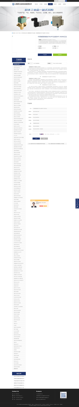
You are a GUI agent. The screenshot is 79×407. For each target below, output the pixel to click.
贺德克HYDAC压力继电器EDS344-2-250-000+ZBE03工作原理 (19, 385)
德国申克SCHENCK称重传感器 (18, 148)
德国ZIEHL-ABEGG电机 (17, 131)
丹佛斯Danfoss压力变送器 (17, 73)
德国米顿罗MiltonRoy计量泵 (18, 229)
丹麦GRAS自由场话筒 (17, 336)
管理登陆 (61, 404)
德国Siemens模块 (16, 69)
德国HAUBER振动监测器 (17, 165)
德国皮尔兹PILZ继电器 (17, 218)
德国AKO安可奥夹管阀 (17, 334)
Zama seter (15, 135)
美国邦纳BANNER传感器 (17, 257)
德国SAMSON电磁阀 (17, 312)
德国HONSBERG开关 (17, 227)
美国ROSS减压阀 (16, 304)
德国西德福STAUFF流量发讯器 (18, 278)
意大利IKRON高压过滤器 (17, 297)
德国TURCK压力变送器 (17, 293)
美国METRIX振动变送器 (17, 88)
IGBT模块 (15, 321)
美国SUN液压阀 (16, 161)
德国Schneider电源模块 (17, 248)
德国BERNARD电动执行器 (17, 235)
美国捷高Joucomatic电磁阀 (18, 180)
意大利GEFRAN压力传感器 (18, 90)
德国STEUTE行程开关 (17, 287)
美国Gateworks (16, 361)
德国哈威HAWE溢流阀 (17, 169)
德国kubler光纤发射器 (17, 152)
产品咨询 (45, 54)
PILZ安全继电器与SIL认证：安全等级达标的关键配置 (19, 387)
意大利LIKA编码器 (16, 124)
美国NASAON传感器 (17, 103)
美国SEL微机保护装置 (17, 359)
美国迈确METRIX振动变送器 (18, 71)
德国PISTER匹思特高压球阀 (18, 101)
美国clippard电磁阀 (16, 259)
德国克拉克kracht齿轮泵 (17, 186)
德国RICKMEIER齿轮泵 (17, 195)
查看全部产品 (16, 368)
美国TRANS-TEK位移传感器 (18, 276)
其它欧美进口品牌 (16, 64)
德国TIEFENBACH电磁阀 (17, 86)
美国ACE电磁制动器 (17, 246)
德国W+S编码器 (16, 291)
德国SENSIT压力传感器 (17, 302)
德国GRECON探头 (16, 214)
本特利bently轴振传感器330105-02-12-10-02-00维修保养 (19, 378)
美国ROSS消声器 (16, 193)
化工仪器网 (47, 404)
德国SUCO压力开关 (17, 167)
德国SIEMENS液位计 (17, 107)
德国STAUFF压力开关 (17, 212)
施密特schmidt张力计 (17, 126)
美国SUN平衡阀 (16, 199)
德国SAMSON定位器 (17, 319)
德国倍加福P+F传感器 (17, 173)
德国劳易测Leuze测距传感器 (18, 267)
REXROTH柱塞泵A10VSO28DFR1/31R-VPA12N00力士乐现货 (19, 376)
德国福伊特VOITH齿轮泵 (17, 92)
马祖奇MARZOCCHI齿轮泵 (18, 208)
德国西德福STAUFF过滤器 (17, 171)
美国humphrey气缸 (16, 282)
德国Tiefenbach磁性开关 (17, 141)
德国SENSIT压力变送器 (17, 261)
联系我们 (60, 54)
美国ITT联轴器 (16, 329)
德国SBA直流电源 (16, 99)
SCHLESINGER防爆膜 (17, 240)
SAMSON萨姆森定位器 (17, 188)
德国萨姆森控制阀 (16, 338)
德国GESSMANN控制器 (17, 310)
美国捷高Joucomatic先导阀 (18, 220)
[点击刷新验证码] (41, 134)
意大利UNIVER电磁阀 (17, 182)
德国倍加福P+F (16, 353)
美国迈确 (15, 349)
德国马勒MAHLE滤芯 (17, 272)
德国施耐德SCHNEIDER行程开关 (18, 263)
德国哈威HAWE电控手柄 (17, 231)
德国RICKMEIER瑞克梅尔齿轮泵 (18, 118)
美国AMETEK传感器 (17, 79)
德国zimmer (15, 323)
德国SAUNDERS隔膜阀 (17, 75)
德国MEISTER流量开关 (17, 201)
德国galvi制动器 (16, 225)
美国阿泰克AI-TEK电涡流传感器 (18, 122)
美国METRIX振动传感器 (17, 163)
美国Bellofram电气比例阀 (17, 84)
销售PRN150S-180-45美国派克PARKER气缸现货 (38, 143)
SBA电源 (15, 210)
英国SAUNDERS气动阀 (17, 289)
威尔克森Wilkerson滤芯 (17, 94)
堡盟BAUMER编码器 (17, 366)
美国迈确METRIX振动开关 (17, 133)
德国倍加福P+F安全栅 (17, 184)
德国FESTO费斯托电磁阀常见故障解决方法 (42, 397)
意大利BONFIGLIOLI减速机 (18, 242)
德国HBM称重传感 (16, 150)
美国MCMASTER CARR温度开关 (18, 280)
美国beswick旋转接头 (17, 255)
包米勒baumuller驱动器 (17, 216)
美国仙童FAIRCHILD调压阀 (18, 156)
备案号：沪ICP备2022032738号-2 (37, 404)
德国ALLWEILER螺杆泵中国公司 (41, 399)
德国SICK (15, 342)
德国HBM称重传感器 (17, 233)
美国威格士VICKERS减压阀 (18, 274)
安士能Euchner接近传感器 (17, 265)
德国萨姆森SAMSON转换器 (18, 146)
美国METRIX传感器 (17, 314)
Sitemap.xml (51, 404)
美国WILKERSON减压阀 (17, 109)
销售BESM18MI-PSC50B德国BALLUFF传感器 (57, 143)
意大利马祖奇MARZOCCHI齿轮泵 (19, 250)
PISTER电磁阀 (16, 357)
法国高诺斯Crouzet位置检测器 (18, 306)
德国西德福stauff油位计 (17, 178)
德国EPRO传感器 (16, 355)
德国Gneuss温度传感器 (17, 114)
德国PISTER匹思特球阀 (17, 327)
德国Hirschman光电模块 (17, 105)
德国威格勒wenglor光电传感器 (18, 197)
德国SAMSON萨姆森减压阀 (18, 340)
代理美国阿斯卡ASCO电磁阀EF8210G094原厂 (43, 395)
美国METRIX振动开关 (17, 139)
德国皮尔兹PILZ (16, 344)
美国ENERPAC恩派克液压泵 (18, 77)
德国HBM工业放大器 (17, 154)
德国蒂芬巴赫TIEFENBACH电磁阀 (19, 137)
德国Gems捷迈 (16, 308)
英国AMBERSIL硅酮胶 (17, 351)
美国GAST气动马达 (16, 295)
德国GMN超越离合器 (17, 67)
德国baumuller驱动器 (17, 116)
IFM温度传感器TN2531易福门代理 (19, 380)
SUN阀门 (15, 325)
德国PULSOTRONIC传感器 (18, 120)
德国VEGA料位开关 (16, 244)
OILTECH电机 (16, 203)
